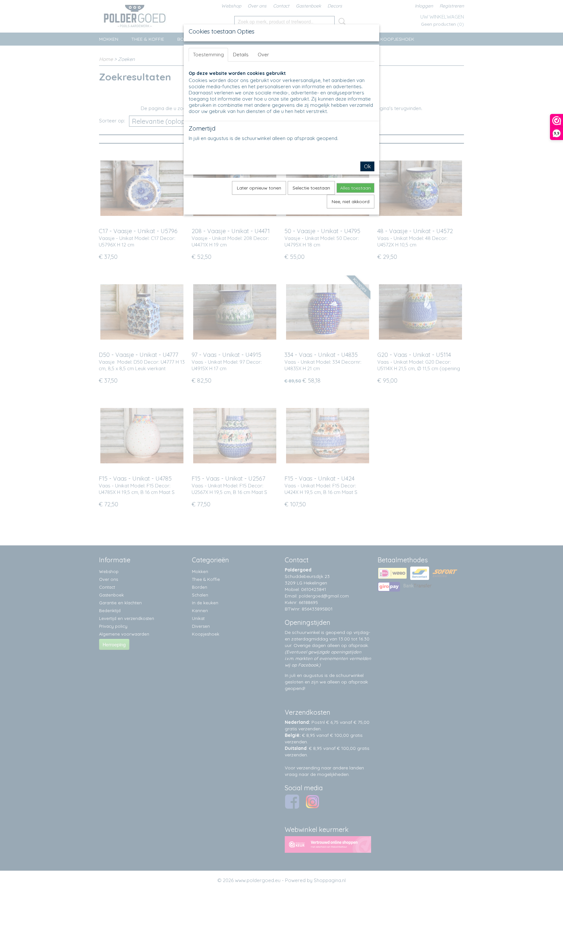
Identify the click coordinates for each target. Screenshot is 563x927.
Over (263, 54)
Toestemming (208, 54)
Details (241, 54)
